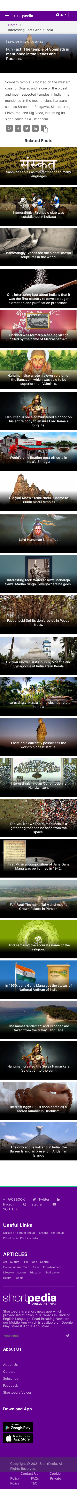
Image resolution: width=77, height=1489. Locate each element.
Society (21, 1272)
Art (5, 1261)
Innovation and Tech (16, 1267)
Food (34, 1261)
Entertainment (52, 1267)
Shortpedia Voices (17, 1392)
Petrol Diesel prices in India (20, 1238)
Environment (53, 1272)
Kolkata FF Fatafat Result (19, 1232)
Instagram (36, 1204)
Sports (44, 1261)
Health (7, 1277)
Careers (9, 1371)
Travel (36, 1267)
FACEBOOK (16, 1199)
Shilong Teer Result (51, 1232)
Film (25, 1261)
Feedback (10, 1385)
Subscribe (10, 1378)
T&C (34, 1483)
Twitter (43, 1199)
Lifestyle (8, 1272)
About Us (10, 1364)
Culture (15, 1261)
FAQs (35, 1478)
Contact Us (29, 1473)
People (19, 1277)
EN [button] (61, 14)
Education (36, 1272)
